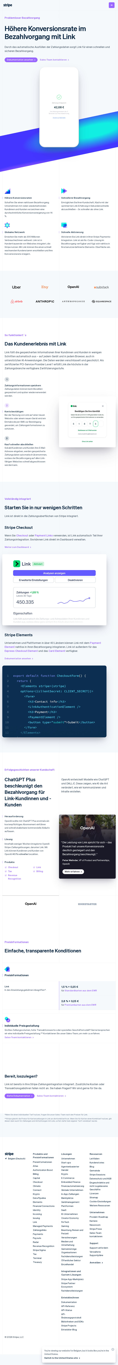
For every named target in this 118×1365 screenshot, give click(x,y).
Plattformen (67, 1206)
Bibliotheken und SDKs (72, 1321)
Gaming (65, 1226)
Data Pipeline (39, 1198)
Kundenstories (97, 1162)
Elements (37, 1202)
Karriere (94, 1220)
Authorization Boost (43, 1170)
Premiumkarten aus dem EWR (80, 1004)
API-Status (66, 1310)
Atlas (35, 1166)
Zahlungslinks (40, 1230)
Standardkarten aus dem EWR (81, 990)
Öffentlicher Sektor (71, 1260)
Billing (39, 871)
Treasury (37, 1262)
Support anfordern (99, 1247)
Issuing (36, 1218)
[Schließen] (112, 1350)
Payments (38, 1234)
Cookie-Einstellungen (100, 1201)
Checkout (22, 535)
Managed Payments (43, 1226)
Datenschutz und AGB (100, 1178)
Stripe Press (96, 1228)
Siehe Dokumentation (18, 1095)
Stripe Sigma (39, 1250)
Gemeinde (95, 1170)
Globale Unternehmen (72, 1190)
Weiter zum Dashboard (17, 547)
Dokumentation (69, 1302)
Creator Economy (70, 1218)
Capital (36, 1178)
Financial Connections (44, 1206)
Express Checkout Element (21, 650)
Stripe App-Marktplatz (72, 1279)
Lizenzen (94, 1193)
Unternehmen (68, 1158)
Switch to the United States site (61, 1357)
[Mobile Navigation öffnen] (112, 5)
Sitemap (94, 1197)
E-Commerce (67, 1178)
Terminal (37, 1258)
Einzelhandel (67, 1264)
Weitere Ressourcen (100, 1205)
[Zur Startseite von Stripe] (8, 1154)
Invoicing (37, 1214)
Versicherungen (69, 1237)
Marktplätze (67, 1198)
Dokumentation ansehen (20, 59)
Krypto (36, 1194)
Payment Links (44, 535)
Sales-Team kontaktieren (53, 59)
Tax (10, 871)
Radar (36, 1242)
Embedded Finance (70, 1182)
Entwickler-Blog (69, 1329)
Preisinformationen (42, 1162)
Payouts (37, 1238)
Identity (37, 1210)
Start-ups (66, 1162)
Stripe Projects (68, 1325)
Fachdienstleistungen (72, 1256)
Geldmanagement (70, 1202)
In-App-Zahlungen (70, 1194)
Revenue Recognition (43, 1246)
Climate (37, 1186)
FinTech (65, 1222)
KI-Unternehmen (69, 1214)
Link (38, 867)
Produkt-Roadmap (99, 1216)
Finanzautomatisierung (72, 1186)
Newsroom (95, 1224)
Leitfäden (94, 1158)
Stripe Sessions (97, 1174)
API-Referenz (68, 1306)
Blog (92, 1166)
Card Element (57, 650)
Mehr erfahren (72, 871)
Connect (37, 1190)
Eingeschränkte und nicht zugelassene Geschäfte (99, 1186)
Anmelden (95, 1262)
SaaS (63, 1210)
